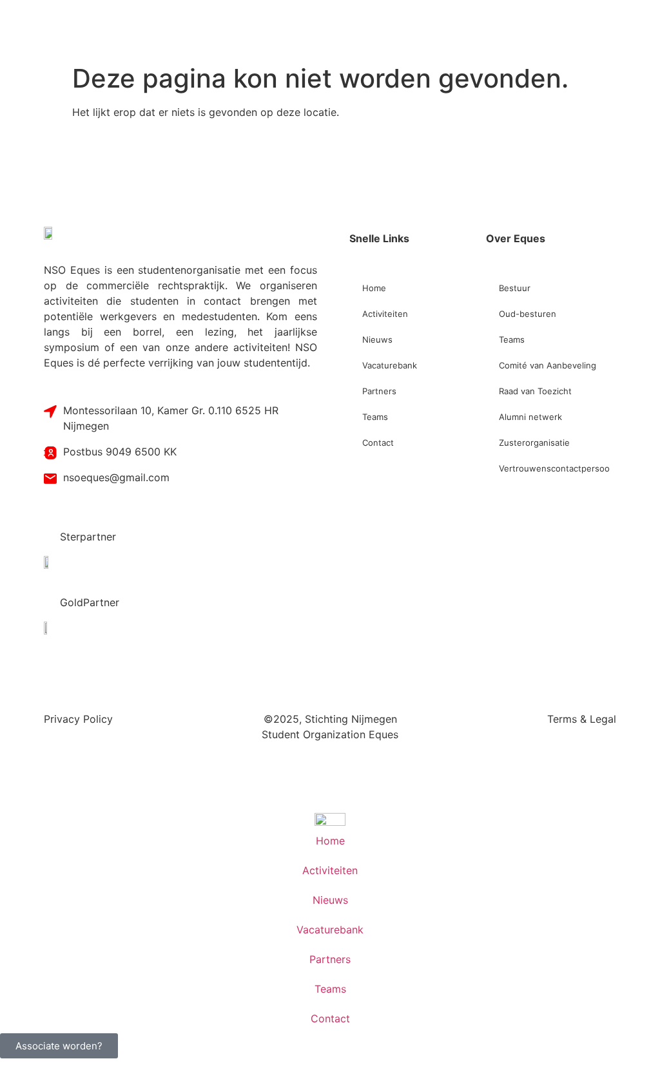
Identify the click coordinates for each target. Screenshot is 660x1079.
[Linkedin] (124, 176)
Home (374, 288)
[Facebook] (47, 176)
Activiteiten (385, 314)
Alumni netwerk (530, 417)
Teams (375, 417)
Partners (379, 391)
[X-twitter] (86, 176)
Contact (378, 442)
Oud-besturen (527, 314)
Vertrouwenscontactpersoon (554, 468)
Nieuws (377, 339)
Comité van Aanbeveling (547, 365)
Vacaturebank (389, 365)
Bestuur (514, 288)
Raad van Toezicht (535, 391)
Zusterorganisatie (534, 442)
